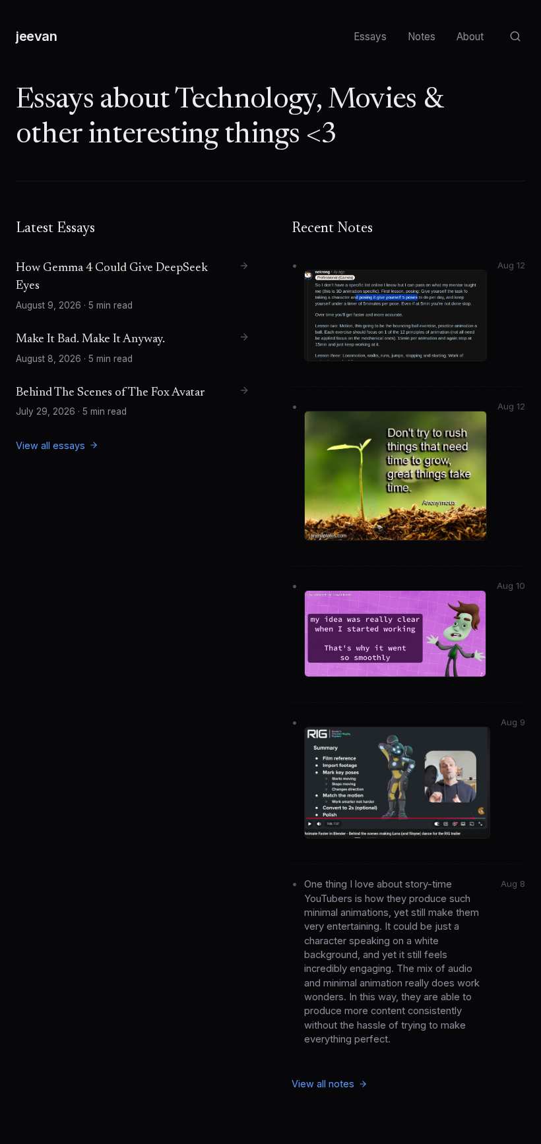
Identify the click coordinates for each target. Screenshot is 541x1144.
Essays (370, 36)
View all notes (323, 1083)
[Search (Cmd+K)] (515, 36)
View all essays (50, 445)
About (470, 36)
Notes (421, 36)
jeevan (36, 36)
